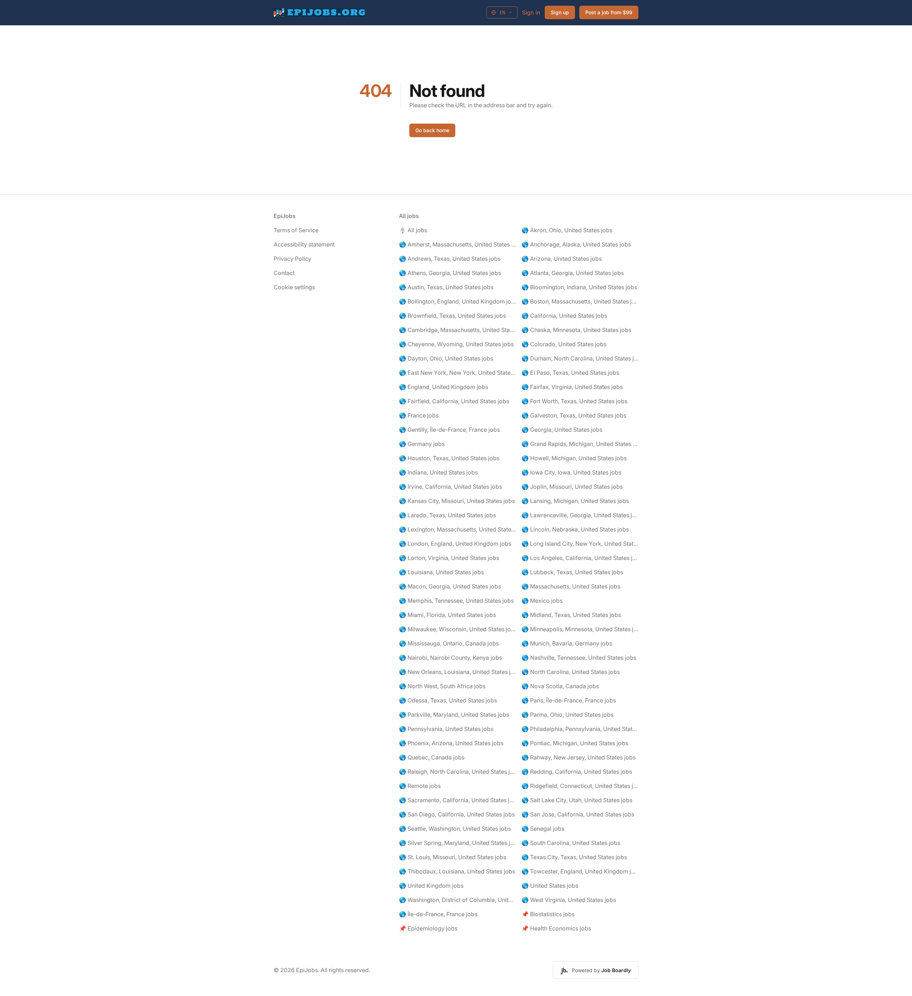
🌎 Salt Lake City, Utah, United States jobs (577, 800)
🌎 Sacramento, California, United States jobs (457, 800)
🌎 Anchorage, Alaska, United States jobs (576, 244)
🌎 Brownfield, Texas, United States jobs (452, 315)
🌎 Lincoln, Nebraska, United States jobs (575, 529)
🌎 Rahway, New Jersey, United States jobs (579, 757)
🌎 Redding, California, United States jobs (577, 771)
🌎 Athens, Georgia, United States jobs (450, 272)
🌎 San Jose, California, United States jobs (578, 814)
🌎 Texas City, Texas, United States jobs (574, 857)
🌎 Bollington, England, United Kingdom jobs (457, 301)
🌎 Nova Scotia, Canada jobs (560, 686)
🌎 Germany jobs (422, 443)
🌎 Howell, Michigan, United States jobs (574, 458)
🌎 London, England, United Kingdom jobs (455, 543)
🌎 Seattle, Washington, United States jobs (455, 828)
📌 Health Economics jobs (556, 928)
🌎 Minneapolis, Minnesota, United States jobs (580, 629)
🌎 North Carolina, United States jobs (571, 671)
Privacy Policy (292, 258)
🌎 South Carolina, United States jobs (571, 842)
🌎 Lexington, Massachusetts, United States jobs (457, 529)
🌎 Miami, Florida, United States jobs (447, 614)
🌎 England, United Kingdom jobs (443, 386)
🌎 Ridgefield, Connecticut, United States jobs (580, 785)
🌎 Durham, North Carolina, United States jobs (580, 358)
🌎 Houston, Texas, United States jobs (449, 458)
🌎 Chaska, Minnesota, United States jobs (576, 329)
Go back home (432, 130)
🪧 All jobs (413, 230)
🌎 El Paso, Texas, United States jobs (570, 372)
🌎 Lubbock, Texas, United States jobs (572, 572)
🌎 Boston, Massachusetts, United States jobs (580, 301)
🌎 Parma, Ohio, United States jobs (567, 714)
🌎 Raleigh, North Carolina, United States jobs (457, 771)
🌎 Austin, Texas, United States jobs (446, 287)
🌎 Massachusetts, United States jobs (571, 586)
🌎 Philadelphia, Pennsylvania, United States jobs (580, 728)
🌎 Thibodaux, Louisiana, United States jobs (457, 871)
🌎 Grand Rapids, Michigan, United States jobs (580, 443)
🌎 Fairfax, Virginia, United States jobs (572, 386)
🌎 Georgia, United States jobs (562, 429)
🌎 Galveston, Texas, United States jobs (574, 415)
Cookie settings (294, 287)
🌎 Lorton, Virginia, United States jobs (449, 557)
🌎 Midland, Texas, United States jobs (571, 614)
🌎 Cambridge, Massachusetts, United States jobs (457, 329)
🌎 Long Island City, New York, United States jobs (580, 543)
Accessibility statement (304, 244)
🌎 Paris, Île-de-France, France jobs (569, 700)
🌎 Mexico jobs (542, 600)
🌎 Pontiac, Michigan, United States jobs (575, 743)
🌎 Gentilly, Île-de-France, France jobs (449, 429)
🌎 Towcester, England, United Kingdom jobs (580, 871)
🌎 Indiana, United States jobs (438, 472)
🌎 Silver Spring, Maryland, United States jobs (457, 842)
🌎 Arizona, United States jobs (562, 258)
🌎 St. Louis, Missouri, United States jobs (452, 857)
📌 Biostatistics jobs (548, 914)
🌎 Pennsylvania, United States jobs (446, 728)
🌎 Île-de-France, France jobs (438, 914)
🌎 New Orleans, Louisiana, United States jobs (457, 671)
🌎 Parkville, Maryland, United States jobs (454, 714)
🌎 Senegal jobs (543, 828)
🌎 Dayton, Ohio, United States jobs (446, 358)
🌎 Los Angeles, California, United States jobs (580, 557)
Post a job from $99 (608, 12)
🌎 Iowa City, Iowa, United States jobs (571, 472)
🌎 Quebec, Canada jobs (432, 757)
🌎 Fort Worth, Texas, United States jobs (574, 401)
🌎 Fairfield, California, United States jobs (454, 401)
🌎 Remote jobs (420, 785)
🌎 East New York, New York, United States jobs (457, 372)
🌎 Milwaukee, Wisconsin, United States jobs (457, 629)
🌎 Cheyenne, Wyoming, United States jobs (456, 344)
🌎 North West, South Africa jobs (442, 686)
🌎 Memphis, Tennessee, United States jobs (456, 600)
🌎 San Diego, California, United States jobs (457, 814)
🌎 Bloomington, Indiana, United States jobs (579, 287)
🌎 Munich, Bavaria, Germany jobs (567, 643)
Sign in (531, 12)
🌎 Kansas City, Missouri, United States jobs (457, 500)
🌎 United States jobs (550, 885)
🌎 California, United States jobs (564, 315)
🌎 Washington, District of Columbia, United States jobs (457, 899)
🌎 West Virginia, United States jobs (569, 899)
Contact (284, 272)
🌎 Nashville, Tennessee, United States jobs (579, 657)
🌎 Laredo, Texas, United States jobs (447, 515)
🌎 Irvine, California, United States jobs (450, 486)
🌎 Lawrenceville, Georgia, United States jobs (580, 515)
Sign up (560, 12)
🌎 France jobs (419, 415)
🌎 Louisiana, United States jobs (441, 572)
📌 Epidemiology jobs (428, 928)
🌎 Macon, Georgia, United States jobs (450, 586)
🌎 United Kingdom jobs (431, 885)
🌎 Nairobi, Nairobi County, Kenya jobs (450, 657)
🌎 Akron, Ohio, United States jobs (567, 230)
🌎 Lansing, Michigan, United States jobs (575, 500)
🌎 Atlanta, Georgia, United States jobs (573, 272)
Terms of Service (296, 230)
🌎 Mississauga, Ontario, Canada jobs (449, 643)
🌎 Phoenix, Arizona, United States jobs (451, 743)
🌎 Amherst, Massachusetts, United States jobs (457, 244)
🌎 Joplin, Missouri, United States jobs (572, 486)
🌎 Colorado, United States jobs (564, 344)
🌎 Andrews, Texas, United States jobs (450, 258)
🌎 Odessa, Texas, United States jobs (448, 700)
